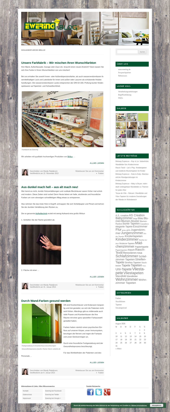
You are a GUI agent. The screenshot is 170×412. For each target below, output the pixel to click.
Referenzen (122, 76)
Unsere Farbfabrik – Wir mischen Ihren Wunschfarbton (58, 62)
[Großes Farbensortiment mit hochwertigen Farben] (62, 146)
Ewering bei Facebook (53, 391)
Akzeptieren (156, 405)
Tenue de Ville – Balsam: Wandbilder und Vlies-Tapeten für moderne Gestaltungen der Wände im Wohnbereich (131, 196)
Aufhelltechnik (41, 213)
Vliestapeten (133, 273)
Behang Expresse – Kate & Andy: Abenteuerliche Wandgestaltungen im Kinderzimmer (132, 177)
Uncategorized (121, 308)
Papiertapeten (121, 250)
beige (135, 219)
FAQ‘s (120, 98)
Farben (101, 173)
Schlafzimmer (127, 256)
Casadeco (144, 224)
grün (128, 230)
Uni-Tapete (124, 269)
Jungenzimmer (132, 233)
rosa (139, 252)
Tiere (144, 266)
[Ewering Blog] (85, 44)
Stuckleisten (120, 301)
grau (124, 230)
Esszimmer (140, 226)
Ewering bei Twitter (52, 395)
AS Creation (137, 215)
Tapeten (136, 265)
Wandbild (121, 276)
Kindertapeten (134, 236)
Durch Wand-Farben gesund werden (45, 300)
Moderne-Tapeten (127, 243)
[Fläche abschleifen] (41, 264)
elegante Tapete (124, 226)
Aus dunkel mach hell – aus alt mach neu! (49, 187)
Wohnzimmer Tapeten (131, 281)
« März (118, 349)
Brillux (70, 156)
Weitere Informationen (139, 405)
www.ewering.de (124, 69)
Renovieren (129, 252)
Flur (119, 230)
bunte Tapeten (131, 223)
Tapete (126, 265)
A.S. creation (122, 215)
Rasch (131, 250)
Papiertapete (141, 246)
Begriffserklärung (124, 95)
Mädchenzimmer (129, 244)
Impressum (27, 398)
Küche (141, 240)
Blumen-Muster (130, 221)
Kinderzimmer (127, 239)
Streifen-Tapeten (133, 262)
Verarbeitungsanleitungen (127, 92)
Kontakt (25, 391)
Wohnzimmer (127, 279)
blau (140, 218)
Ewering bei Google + (53, 398)
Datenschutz (27, 395)
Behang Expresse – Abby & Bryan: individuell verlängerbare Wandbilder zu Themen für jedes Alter (132, 187)
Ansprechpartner (124, 73)
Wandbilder (132, 276)
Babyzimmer (124, 218)
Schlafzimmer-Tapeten (131, 258)
